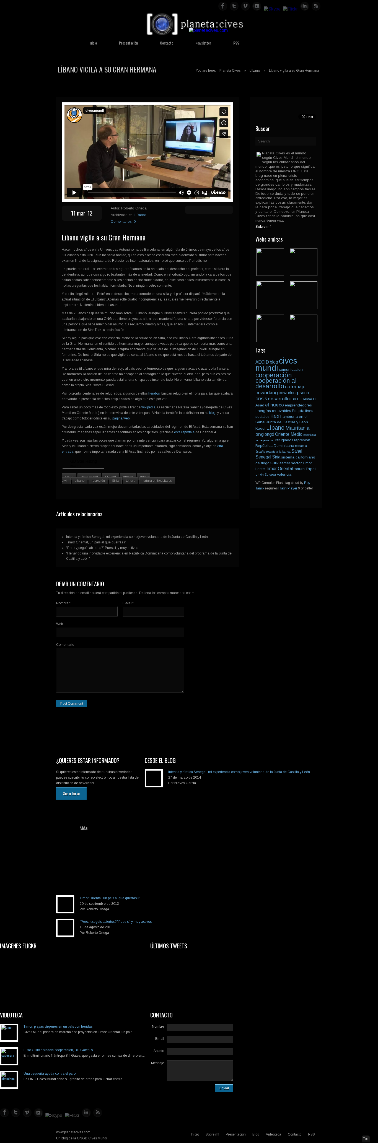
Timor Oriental (279, 468)
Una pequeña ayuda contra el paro (50, 1073)
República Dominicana (274, 446)
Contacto (166, 43)
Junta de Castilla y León (287, 422)
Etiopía (298, 411)
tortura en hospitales (157, 480)
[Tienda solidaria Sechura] (270, 307)
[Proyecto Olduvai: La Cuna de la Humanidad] (304, 274)
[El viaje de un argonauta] (304, 340)
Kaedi (260, 428)
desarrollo (279, 398)
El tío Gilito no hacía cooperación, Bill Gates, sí (59, 1050)
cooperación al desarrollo (276, 383)
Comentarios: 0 (123, 221)
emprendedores (298, 405)
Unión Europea (265, 474)
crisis (261, 398)
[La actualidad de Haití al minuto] (270, 340)
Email (159, 1039)
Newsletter (203, 43)
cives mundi (89, 476)
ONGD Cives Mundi (92, 1138)
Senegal (263, 457)
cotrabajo (295, 386)
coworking (266, 392)
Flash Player (287, 488)
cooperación (273, 375)
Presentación (128, 43)
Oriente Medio (288, 434)
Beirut (69, 476)
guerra (128, 476)
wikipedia (148, 407)
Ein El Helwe (301, 399)
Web (59, 624)
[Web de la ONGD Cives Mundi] (270, 274)
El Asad (110, 476)
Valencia (284, 474)
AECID (262, 362)
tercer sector (291, 463)
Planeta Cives (229, 70)
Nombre (63, 603)
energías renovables (273, 411)
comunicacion (291, 369)
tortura (130, 480)
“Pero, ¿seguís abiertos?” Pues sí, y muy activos (102, 548)
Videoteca (273, 1134)
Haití (274, 416)
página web (121, 418)
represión (98, 480)
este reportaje (184, 432)
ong (259, 434)
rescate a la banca (278, 451)
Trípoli (310, 469)
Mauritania (297, 428)
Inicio (93, 43)
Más (83, 828)
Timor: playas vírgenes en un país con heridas (58, 1026)
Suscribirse (71, 793)
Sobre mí (212, 1134)
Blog (255, 1134)
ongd (269, 434)
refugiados (284, 440)
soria (274, 462)
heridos (154, 393)
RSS (236, 43)
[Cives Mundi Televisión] (304, 307)
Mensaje (157, 1063)
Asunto (159, 1051)
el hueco (274, 405)
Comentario (65, 645)
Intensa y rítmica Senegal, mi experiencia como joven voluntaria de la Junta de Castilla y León (137, 537)
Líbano (255, 70)
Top (365, 1139)
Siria (115, 480)
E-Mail (128, 603)
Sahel (296, 451)
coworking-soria (294, 392)
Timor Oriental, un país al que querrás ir (96, 542)
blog (212, 413)
